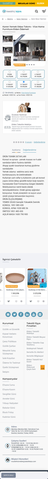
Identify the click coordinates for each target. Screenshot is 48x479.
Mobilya (10, 19)
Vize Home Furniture (28, 93)
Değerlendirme (29, 150)
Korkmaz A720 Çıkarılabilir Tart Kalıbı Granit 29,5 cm (13, 290)
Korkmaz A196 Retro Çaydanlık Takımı (35, 290)
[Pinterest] (40, 314)
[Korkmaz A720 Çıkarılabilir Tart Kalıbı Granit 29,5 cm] (13, 278)
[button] (15, 50)
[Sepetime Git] (44, 11)
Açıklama (16, 150)
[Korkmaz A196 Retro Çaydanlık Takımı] (35, 278)
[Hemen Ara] (36, 11)
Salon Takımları (22, 19)
